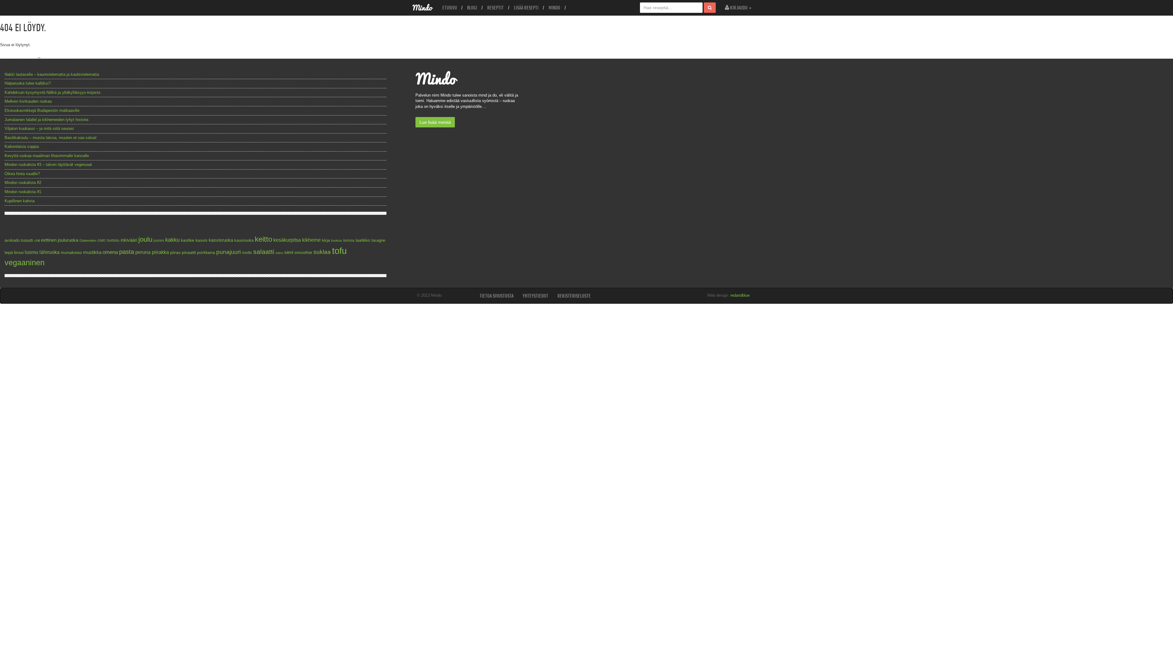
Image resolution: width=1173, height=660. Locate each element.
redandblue (740, 295)
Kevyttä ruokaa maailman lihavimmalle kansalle (47, 155)
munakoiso (71, 252)
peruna (143, 252)
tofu (339, 251)
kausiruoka (244, 240)
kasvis (201, 240)
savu (279, 253)
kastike (187, 240)
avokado (12, 240)
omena (110, 252)
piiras (175, 252)
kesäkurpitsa (287, 240)
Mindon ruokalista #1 (23, 191)
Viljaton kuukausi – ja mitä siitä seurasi (39, 128)
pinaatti (189, 252)
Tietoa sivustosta (496, 296)
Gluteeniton (87, 240)
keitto (263, 239)
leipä (9, 253)
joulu (145, 239)
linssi (19, 252)
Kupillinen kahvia (20, 201)
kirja (326, 240)
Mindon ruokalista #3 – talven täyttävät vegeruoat (48, 164)
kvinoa (348, 240)
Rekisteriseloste (574, 296)
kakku (172, 240)
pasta (126, 251)
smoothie (303, 252)
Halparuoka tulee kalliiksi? (28, 83)
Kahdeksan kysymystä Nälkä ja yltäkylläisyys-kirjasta (52, 92)
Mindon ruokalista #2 (23, 182)
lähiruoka (49, 252)
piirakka (160, 252)
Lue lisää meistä (435, 122)
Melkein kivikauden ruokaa (28, 101)
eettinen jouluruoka (59, 240)
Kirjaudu (738, 8)
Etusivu (449, 8)
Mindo (554, 8)
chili (37, 240)
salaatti (263, 251)
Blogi (472, 8)
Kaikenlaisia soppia (22, 146)
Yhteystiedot (535, 296)
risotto (247, 253)
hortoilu (113, 240)
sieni (288, 252)
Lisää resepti (526, 8)
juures (159, 240)
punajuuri (228, 252)
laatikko (363, 240)
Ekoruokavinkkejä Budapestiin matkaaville (42, 110)
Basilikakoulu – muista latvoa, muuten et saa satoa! (51, 137)
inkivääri (129, 240)
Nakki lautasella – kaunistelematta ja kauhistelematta (52, 74)
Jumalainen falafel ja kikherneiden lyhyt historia (46, 119)
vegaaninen (25, 262)
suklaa (322, 252)
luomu (31, 252)
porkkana (206, 252)
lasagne (378, 240)
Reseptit (495, 8)
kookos (336, 240)
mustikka (92, 252)
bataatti (27, 240)
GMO (101, 240)
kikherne (311, 240)
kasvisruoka (221, 240)
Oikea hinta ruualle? (22, 173)
